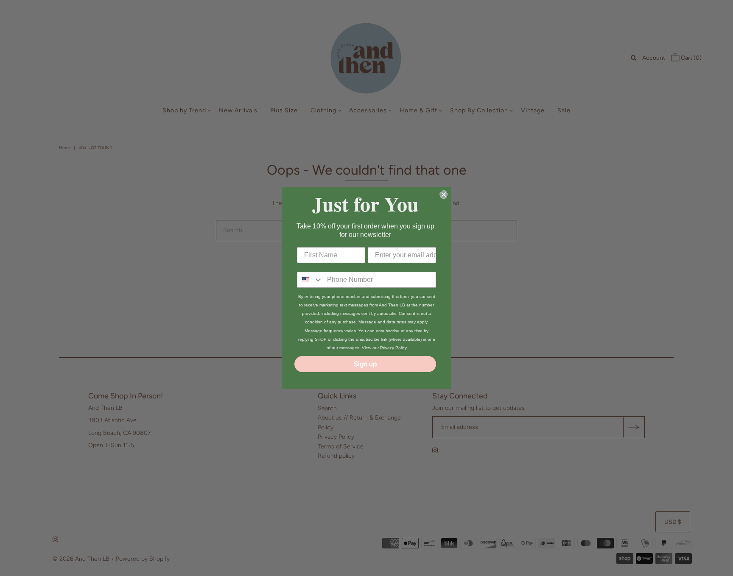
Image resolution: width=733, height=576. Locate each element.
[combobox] (310, 279)
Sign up (365, 364)
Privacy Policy (393, 347)
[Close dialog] (443, 194)
